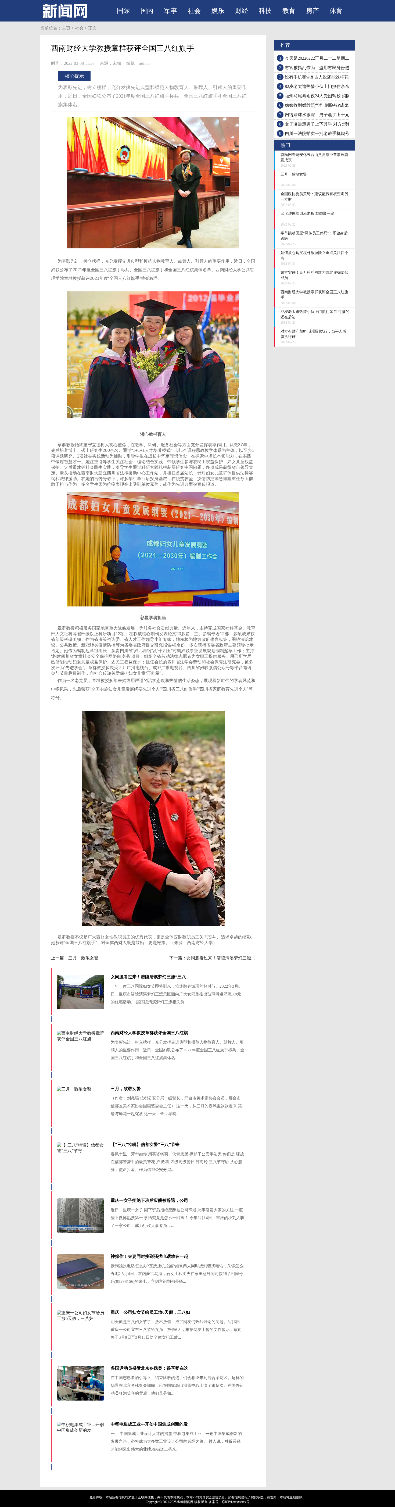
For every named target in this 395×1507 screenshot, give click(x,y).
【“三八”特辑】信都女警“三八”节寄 (145, 1144)
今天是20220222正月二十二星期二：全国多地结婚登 (334, 58)
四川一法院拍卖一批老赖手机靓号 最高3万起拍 (329, 133)
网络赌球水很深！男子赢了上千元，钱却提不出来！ (334, 114)
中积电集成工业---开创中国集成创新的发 (149, 1424)
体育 (336, 10)
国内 (147, 10)
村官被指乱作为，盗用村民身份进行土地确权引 (330, 67)
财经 (241, 10)
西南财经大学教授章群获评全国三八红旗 (149, 1032)
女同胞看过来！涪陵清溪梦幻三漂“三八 (148, 976)
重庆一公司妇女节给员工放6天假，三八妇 (150, 1312)
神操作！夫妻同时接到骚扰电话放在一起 (149, 1256)
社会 (194, 10)
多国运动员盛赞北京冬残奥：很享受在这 (149, 1368)
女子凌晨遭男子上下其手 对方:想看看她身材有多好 (333, 124)
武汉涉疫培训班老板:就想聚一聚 (307, 214)
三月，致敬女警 (83, 958)
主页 (66, 28)
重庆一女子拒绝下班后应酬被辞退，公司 (149, 1200)
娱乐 (217, 10)
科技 (265, 10)
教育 (288, 10)
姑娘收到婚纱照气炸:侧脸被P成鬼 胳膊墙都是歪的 (332, 105)
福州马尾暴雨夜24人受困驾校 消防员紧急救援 (328, 96)
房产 (312, 10)
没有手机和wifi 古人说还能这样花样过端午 (325, 77)
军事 (170, 10)
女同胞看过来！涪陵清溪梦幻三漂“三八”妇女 (229, 958)
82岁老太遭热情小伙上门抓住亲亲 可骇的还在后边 (332, 86)
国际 (123, 10)
